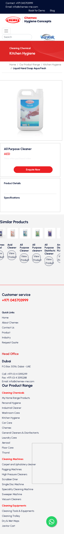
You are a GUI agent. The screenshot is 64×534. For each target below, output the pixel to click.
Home (12, 64)
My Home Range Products (16, 439)
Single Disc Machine (13, 526)
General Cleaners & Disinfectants (20, 474)
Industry (6, 379)
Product (6, 374)
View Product (11, 297)
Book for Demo (37, 10)
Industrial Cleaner (11, 449)
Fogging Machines (12, 511)
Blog (52, 10)
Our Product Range (29, 64)
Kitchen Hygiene (52, 64)
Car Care (7, 464)
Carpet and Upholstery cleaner (19, 506)
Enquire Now (33, 211)
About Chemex (10, 364)
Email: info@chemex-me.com (22, 6)
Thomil (6, 494)
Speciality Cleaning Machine (17, 531)
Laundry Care (9, 479)
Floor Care (8, 489)
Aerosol (6, 484)
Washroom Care (11, 454)
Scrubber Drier (10, 521)
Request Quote (10, 384)
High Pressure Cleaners (14, 516)
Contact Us (8, 369)
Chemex (6, 469)
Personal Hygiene (11, 444)
